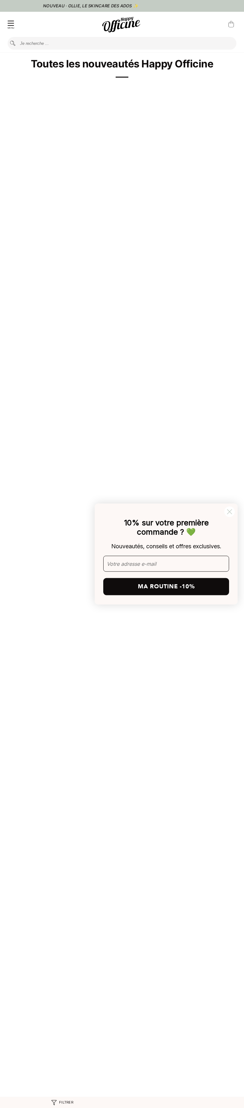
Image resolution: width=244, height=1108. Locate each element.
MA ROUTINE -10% (166, 586)
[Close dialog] (229, 511)
